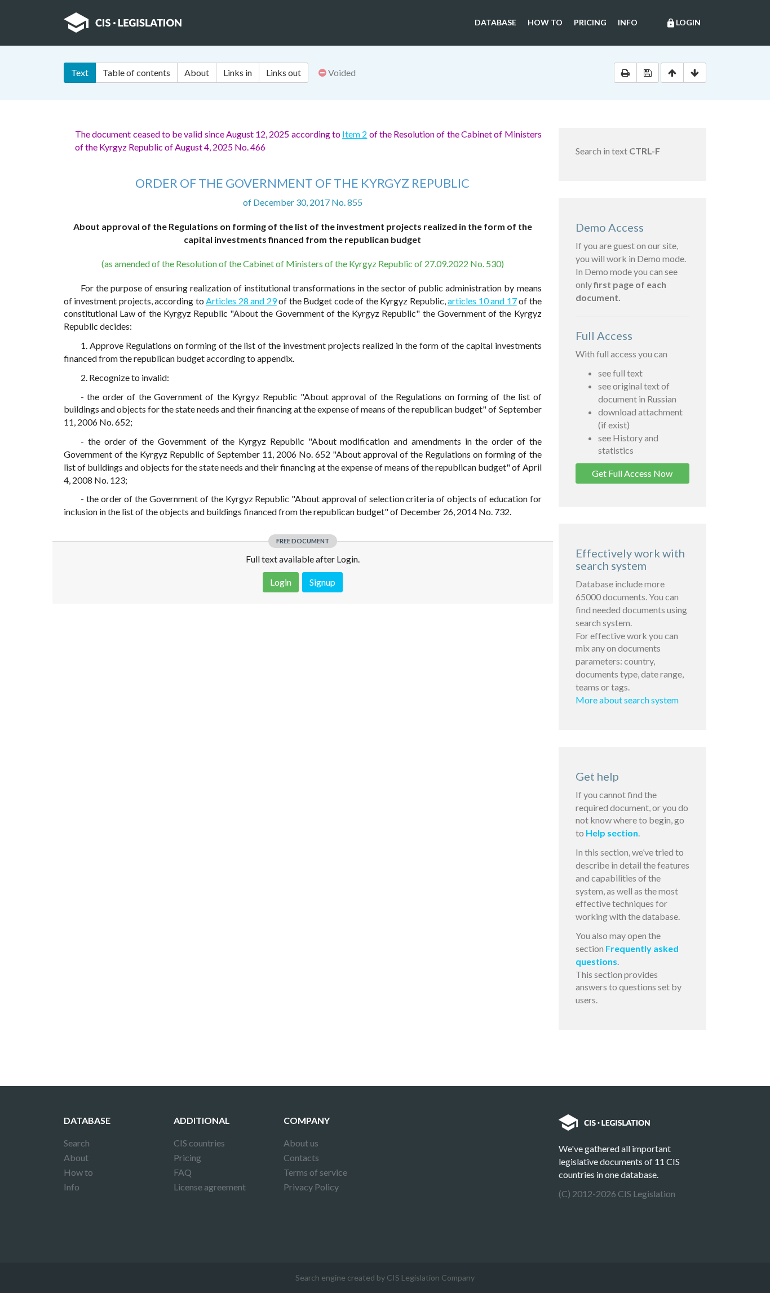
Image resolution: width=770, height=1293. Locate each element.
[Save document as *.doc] (647, 73)
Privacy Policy (311, 1186)
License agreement (210, 1186)
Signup (322, 582)
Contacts (301, 1157)
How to (545, 22)
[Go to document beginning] (672, 73)
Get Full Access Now (632, 473)
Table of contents (136, 72)
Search (77, 1142)
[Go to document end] (694, 73)
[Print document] (625, 73)
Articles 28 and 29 (241, 300)
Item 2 (354, 134)
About (196, 72)
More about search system (627, 699)
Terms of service (315, 1172)
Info (628, 22)
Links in (237, 72)
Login (683, 22)
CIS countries (199, 1142)
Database (495, 22)
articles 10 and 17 (482, 300)
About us (301, 1142)
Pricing (590, 22)
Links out (283, 72)
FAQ (183, 1172)
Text (79, 72)
